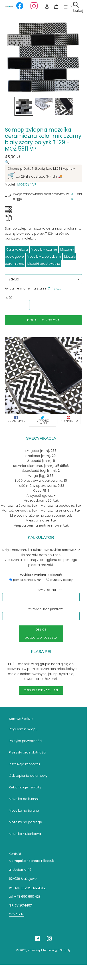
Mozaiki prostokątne (43, 263)
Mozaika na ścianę (24, 810)
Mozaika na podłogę (25, 822)
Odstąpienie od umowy (28, 775)
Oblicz (41, 629)
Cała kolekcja (17, 249)
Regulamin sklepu (23, 729)
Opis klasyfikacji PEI (41, 690)
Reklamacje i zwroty (25, 787)
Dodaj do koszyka (41, 638)
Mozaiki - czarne (44, 249)
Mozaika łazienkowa (25, 833)
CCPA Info (16, 914)
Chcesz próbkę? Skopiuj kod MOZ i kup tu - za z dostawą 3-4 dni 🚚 (41, 173)
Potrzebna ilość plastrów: (45, 609)
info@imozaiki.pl (33, 887)
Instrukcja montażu (24, 764)
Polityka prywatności (25, 740)
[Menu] (65, 6)
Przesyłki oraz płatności (27, 752)
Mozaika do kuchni (23, 798)
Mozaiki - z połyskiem (44, 256)
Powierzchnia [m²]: (50, 590)
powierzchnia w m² (27, 580)
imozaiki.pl (35, 950)
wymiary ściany (61, 580)
